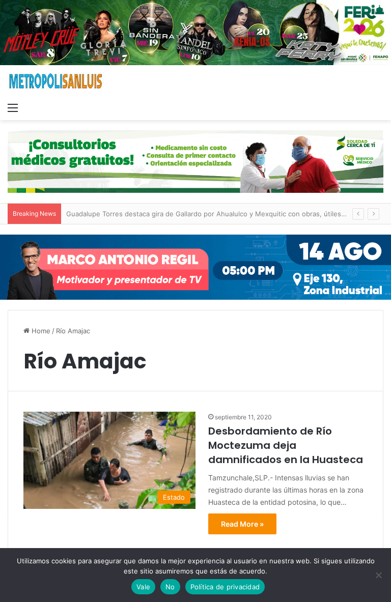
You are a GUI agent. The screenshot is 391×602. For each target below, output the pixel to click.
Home (40, 331)
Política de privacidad (225, 587)
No (170, 587)
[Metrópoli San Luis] (56, 81)
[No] (378, 575)
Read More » (242, 524)
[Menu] (13, 107)
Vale (143, 587)
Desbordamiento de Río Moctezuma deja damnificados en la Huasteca (285, 445)
